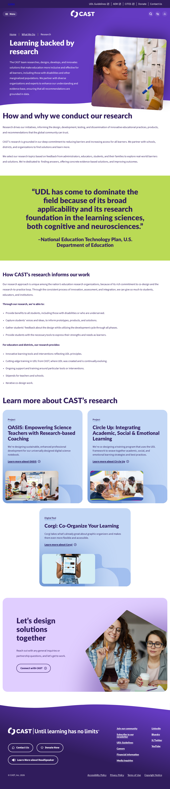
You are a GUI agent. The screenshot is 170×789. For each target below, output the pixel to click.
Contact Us (156, 4)
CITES (128, 4)
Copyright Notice (153, 775)
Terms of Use (134, 775)
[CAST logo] (83, 14)
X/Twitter (157, 740)
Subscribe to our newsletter (125, 736)
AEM (115, 4)
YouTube (156, 746)
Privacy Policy (117, 775)
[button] (157, 14)
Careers (121, 749)
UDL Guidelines (97, 4)
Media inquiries (125, 761)
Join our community (127, 729)
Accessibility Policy (96, 775)
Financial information (128, 755)
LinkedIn (156, 729)
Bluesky (156, 735)
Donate (142, 4)
